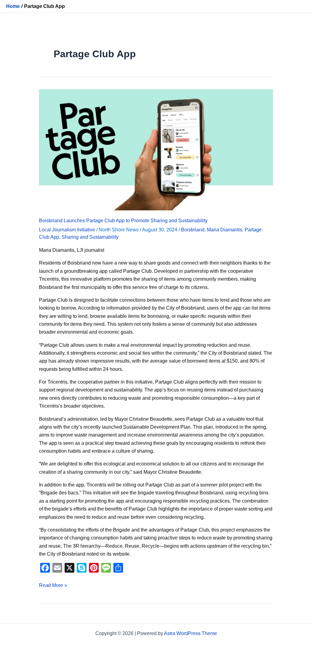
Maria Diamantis (224, 229)
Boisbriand (192, 229)
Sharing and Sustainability (90, 237)
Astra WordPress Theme (190, 633)
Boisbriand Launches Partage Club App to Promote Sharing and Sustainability (123, 220)
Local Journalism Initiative (67, 229)
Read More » (53, 584)
